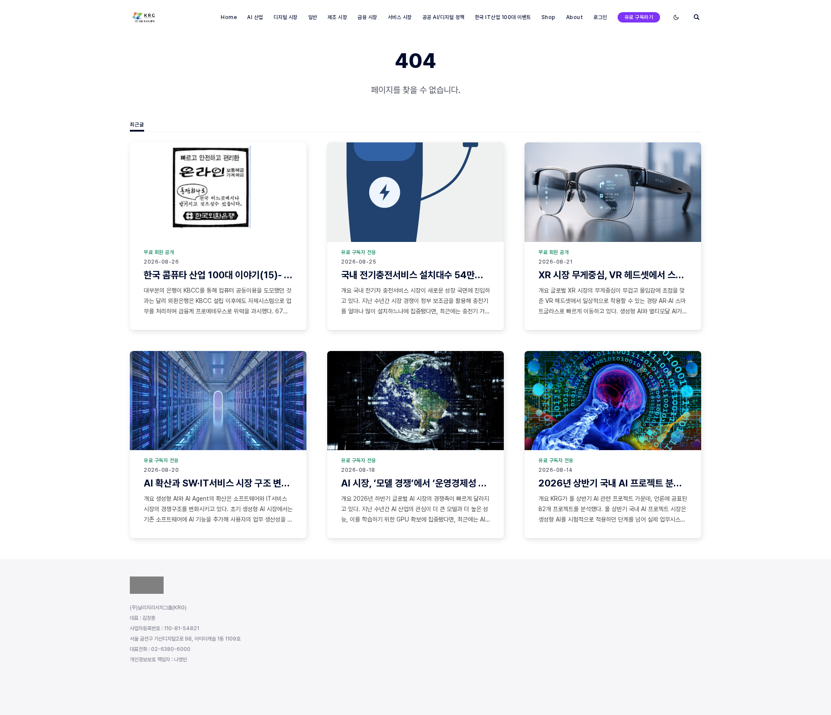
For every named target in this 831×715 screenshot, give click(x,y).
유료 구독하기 (639, 17)
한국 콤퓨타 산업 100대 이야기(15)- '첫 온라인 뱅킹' (242, 274)
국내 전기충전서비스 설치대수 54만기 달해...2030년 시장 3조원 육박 (472, 274)
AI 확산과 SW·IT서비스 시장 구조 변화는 (221, 483)
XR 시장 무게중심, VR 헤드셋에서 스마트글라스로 (631, 274)
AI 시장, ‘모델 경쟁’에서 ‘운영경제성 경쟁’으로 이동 (436, 483)
